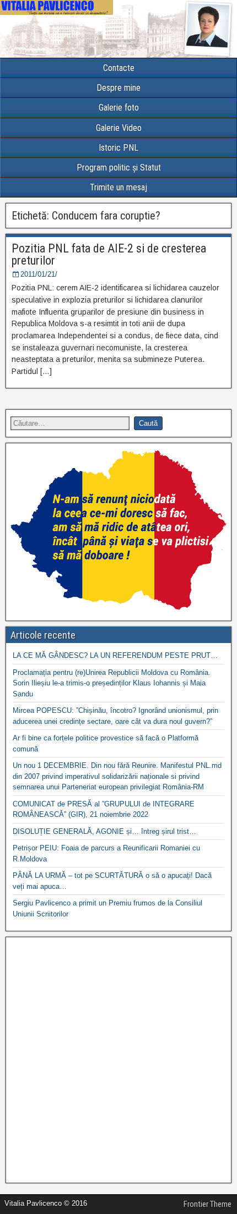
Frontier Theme (207, 1204)
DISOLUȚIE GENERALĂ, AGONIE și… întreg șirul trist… (104, 831)
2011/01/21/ (38, 274)
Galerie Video (119, 128)
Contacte (118, 68)
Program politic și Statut (119, 167)
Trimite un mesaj (118, 187)
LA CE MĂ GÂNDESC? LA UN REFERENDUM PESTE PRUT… (115, 655)
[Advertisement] (118, 1060)
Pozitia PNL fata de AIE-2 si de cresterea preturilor (109, 254)
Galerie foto (119, 107)
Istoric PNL (118, 147)
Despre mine (118, 88)
